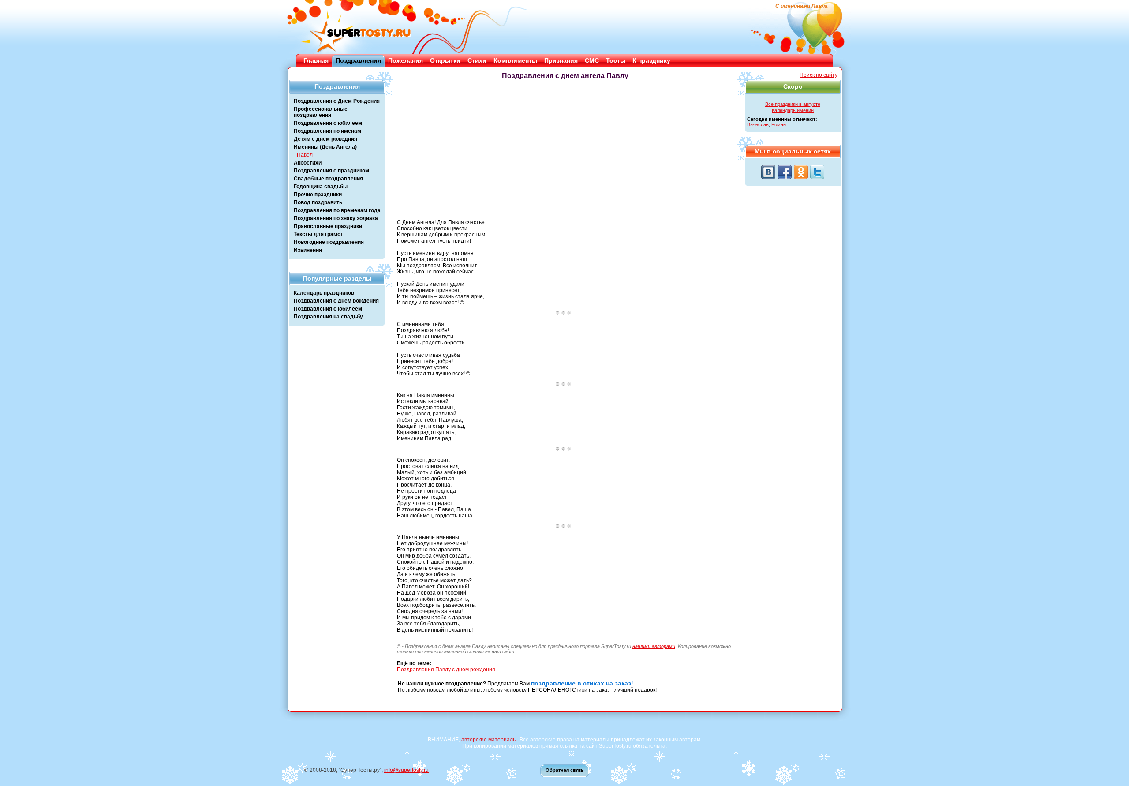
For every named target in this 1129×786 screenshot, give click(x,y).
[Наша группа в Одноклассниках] (801, 172)
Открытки (445, 60)
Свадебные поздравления (328, 179)
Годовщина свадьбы (321, 186)
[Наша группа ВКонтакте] (768, 172)
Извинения (308, 250)
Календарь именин (793, 110)
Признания (561, 60)
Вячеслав (758, 124)
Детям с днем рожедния (325, 139)
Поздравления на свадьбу (328, 317)
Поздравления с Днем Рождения (337, 101)
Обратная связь (565, 770)
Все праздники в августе (792, 104)
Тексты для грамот (318, 234)
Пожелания (405, 60)
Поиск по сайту (818, 75)
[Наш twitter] (817, 172)
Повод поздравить (318, 202)
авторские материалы (489, 740)
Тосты (615, 60)
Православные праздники (328, 226)
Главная (316, 60)
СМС (592, 60)
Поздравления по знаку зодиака (336, 218)
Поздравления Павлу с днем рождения (446, 669)
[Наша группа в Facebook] (785, 172)
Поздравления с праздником (331, 171)
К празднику (651, 60)
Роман (778, 124)
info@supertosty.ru (406, 770)
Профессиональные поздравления (321, 112)
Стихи (476, 60)
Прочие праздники (318, 194)
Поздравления (358, 60)
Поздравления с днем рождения (336, 301)
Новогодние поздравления (329, 242)
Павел (305, 155)
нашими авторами (653, 646)
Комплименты (515, 60)
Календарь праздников (324, 293)
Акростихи (308, 163)
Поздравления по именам (327, 131)
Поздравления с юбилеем (328, 123)
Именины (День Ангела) (325, 147)
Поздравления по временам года (337, 210)
